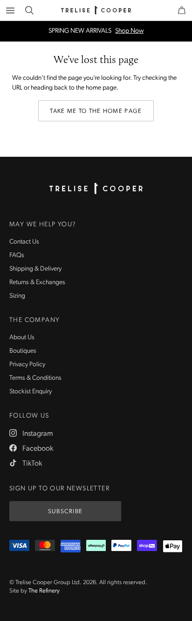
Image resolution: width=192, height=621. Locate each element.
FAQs (16, 255)
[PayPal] (121, 546)
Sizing (17, 296)
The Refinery (44, 591)
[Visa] (19, 546)
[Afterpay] (96, 546)
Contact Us (24, 241)
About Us (21, 337)
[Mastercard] (45, 546)
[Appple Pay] (173, 546)
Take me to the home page (96, 111)
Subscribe (65, 512)
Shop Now (129, 31)
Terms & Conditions (35, 378)
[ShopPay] (147, 546)
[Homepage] (96, 188)
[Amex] (71, 546)
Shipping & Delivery (35, 268)
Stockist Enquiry (30, 391)
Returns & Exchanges (37, 282)
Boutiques (22, 351)
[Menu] (10, 10)
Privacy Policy (27, 364)
